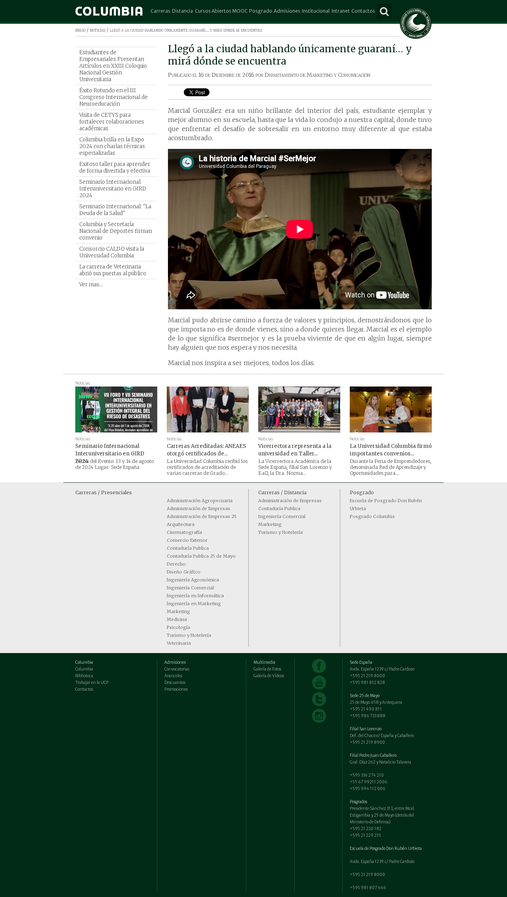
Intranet (341, 11)
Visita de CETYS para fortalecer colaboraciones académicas (111, 122)
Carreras (160, 11)
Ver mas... (91, 284)
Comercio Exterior (187, 540)
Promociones (176, 689)
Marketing (178, 611)
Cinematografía (184, 532)
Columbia (84, 669)
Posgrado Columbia (372, 516)
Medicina (177, 619)
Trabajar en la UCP (92, 682)
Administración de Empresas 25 (201, 516)
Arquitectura (180, 524)
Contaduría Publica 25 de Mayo (201, 556)
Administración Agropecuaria (200, 500)
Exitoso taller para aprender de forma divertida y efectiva (114, 167)
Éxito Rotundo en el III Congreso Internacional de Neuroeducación (113, 97)
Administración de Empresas (198, 508)
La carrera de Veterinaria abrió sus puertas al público (112, 270)
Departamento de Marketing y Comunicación (317, 74)
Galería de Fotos (267, 669)
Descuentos (174, 682)
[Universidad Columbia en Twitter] (319, 699)
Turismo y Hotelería (189, 635)
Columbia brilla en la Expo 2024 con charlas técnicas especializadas (112, 146)
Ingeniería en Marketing (194, 603)
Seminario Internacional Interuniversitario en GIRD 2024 (112, 189)
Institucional (316, 11)
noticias (97, 30)
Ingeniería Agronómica (193, 580)
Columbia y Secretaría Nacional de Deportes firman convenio (115, 231)
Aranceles (173, 675)
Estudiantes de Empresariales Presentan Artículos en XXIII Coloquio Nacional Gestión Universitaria (113, 66)
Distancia (182, 11)
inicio (80, 30)
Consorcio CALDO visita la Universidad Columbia (111, 252)
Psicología (178, 627)
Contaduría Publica (188, 548)
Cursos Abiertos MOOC (221, 11)
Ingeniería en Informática (195, 595)
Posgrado (260, 11)
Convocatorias (176, 669)
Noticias (82, 383)
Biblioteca (84, 675)
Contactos (363, 11)
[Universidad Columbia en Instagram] (319, 716)
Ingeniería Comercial (190, 587)
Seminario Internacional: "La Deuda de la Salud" (115, 210)
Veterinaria (179, 643)
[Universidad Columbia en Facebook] (319, 666)
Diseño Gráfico (183, 572)
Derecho (176, 564)
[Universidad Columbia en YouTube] (319, 682)
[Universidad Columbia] (109, 11)
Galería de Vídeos (269, 675)
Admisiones (287, 11)
